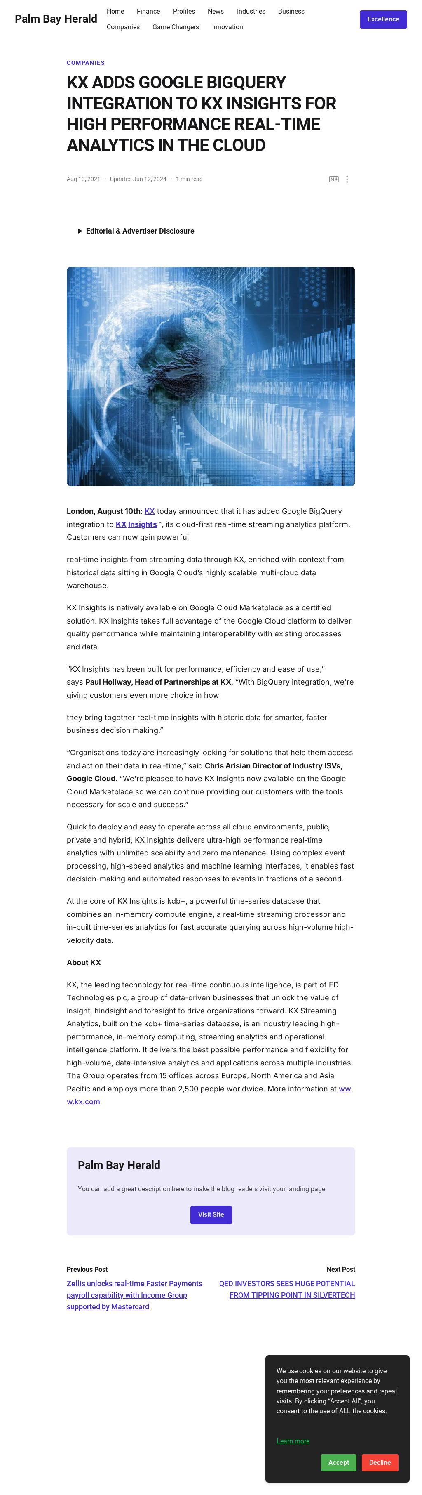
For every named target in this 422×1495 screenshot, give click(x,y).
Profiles (184, 11)
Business (291, 11)
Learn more (293, 1441)
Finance (148, 11)
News (216, 11)
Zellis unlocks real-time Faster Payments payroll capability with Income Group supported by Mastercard (134, 1295)
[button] (347, 179)
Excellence (383, 19)
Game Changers (175, 27)
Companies (123, 27)
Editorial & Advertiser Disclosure (140, 231)
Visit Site (211, 1215)
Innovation (227, 27)
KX (150, 511)
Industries (251, 11)
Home (115, 11)
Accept (338, 1463)
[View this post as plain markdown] (334, 179)
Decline (380, 1463)
